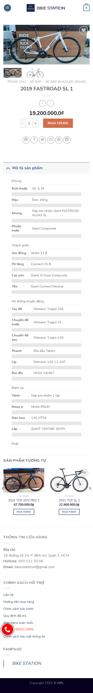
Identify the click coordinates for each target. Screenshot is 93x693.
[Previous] (11, 45)
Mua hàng (58, 123)
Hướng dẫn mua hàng (18, 602)
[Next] (82, 45)
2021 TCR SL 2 (69, 500)
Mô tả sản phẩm (27, 168)
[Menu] (7, 8)
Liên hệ (8, 595)
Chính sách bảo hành (18, 609)
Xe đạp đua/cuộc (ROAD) (66, 82)
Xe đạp (35, 82)
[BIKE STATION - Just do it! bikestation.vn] (46, 7)
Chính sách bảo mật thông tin (24, 636)
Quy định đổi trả (14, 616)
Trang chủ (16, 82)
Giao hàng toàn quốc (18, 623)
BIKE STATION (26, 663)
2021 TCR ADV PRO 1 (24, 500)
